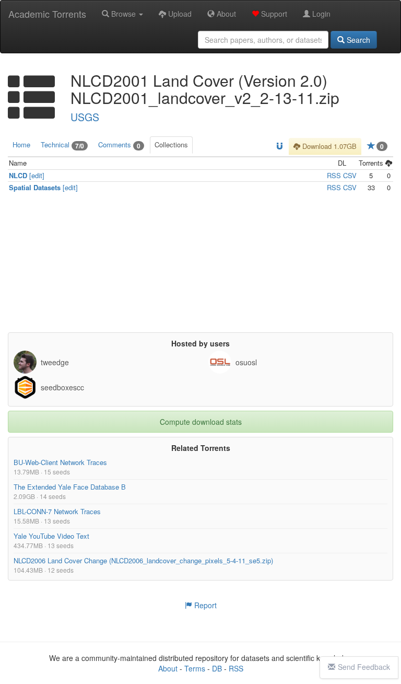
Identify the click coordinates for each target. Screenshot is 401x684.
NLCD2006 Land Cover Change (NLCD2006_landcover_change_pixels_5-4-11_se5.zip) (143, 560)
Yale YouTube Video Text (51, 535)
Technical (62, 145)
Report (204, 605)
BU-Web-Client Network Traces (60, 462)
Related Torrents (200, 447)
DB (217, 668)
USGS (84, 117)
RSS (334, 175)
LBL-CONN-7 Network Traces (57, 511)
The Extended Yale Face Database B (70, 486)
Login (320, 13)
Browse (123, 13)
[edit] (36, 175)
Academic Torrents (47, 13)
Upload (179, 13)
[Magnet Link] (280, 146)
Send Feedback (364, 667)
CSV (350, 175)
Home (21, 144)
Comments (119, 145)
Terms (194, 668)
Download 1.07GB (328, 146)
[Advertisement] (200, 266)
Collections (171, 144)
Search (357, 39)
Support (273, 13)
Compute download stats (201, 421)
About (225, 13)
